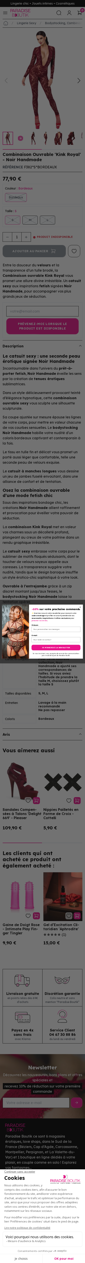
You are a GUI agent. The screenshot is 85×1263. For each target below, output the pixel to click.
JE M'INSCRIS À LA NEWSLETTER (56, 647)
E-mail (34, 635)
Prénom (35, 625)
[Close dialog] (80, 607)
